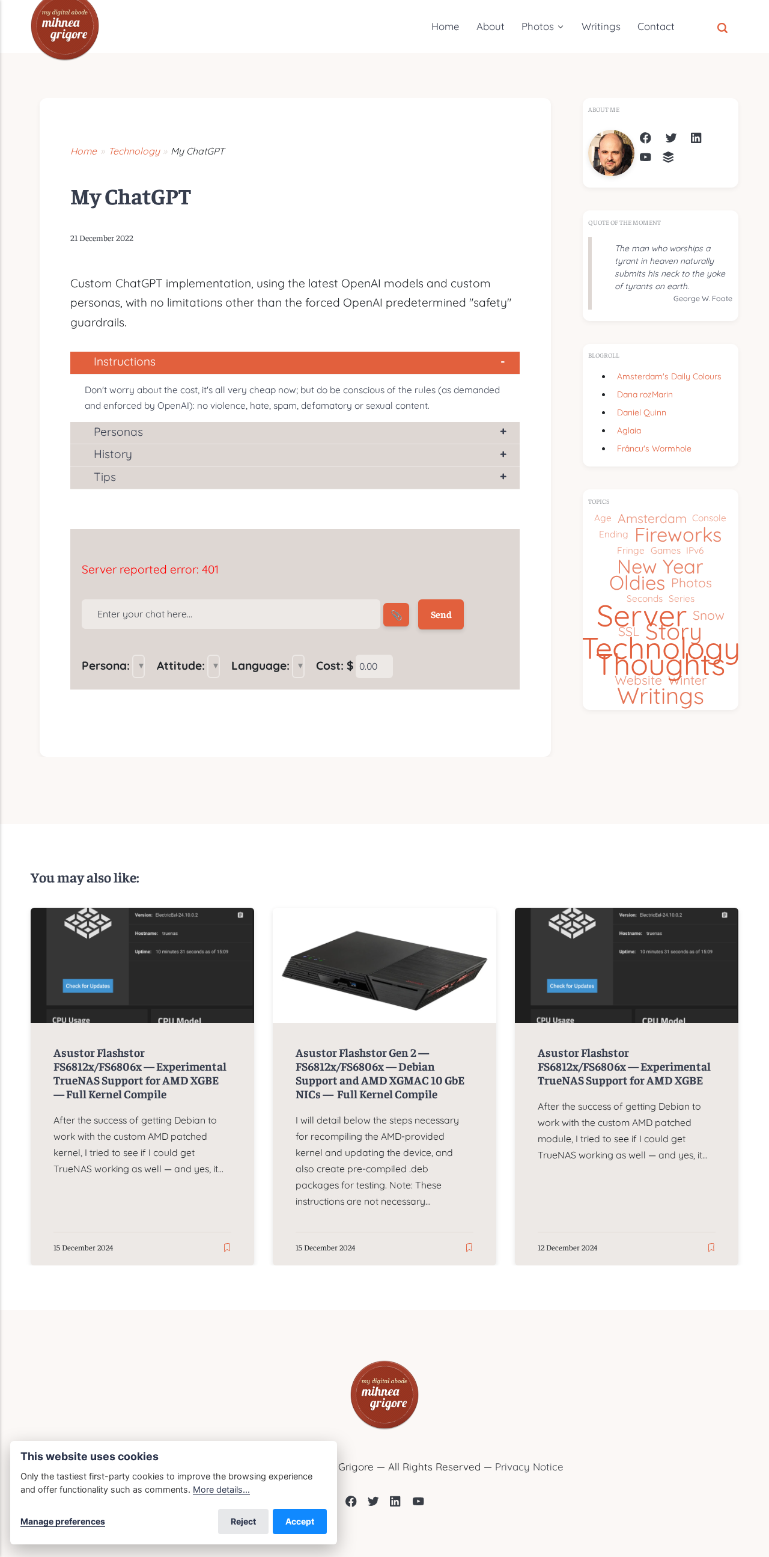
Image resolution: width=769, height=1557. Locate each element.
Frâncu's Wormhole (654, 448)
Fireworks (678, 535)
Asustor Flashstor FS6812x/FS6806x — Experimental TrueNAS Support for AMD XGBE (624, 1066)
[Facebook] (645, 140)
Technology (660, 648)
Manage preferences (62, 1521)
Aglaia (629, 430)
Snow (709, 615)
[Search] (722, 26)
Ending (613, 534)
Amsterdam (652, 518)
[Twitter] (671, 140)
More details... (221, 1489)
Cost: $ (334, 665)
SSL (628, 631)
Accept (299, 1521)
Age (603, 518)
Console (709, 518)
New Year (660, 566)
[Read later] (227, 1248)
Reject (243, 1521)
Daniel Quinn (641, 412)
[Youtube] (418, 1504)
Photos (537, 26)
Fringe (631, 550)
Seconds (645, 598)
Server (642, 615)
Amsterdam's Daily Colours (669, 376)
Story (673, 631)
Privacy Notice (529, 1466)
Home (445, 26)
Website (638, 680)
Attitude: (181, 665)
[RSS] (668, 159)
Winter (687, 680)
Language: (260, 665)
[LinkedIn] (696, 140)
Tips (105, 477)
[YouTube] (645, 159)
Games (666, 550)
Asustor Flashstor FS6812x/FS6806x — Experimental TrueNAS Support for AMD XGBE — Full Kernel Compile (140, 1073)
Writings (601, 26)
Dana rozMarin (645, 394)
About (490, 26)
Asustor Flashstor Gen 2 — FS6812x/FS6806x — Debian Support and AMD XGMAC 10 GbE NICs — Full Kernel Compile (380, 1073)
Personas (118, 431)
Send (440, 614)
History (113, 454)
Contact (656, 26)
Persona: (106, 665)
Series (682, 598)
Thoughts (660, 664)
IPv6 (695, 550)
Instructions (125, 361)
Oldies (637, 583)
